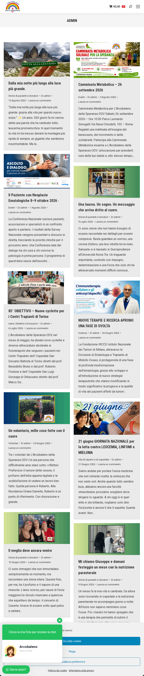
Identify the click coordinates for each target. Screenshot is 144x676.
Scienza (82, 333)
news (11, 323)
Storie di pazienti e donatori (23, 95)
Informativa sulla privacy (81, 670)
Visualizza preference (72, 661)
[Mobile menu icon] (138, 6)
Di (46, 95)
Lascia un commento (39, 100)
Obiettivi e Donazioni (26, 323)
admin (72, 20)
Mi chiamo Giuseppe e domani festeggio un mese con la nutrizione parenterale (106, 567)
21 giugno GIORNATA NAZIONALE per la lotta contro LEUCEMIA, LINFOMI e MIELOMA (106, 447)
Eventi (81, 97)
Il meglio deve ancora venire (30, 550)
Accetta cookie (72, 641)
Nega (72, 651)
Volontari (13, 443)
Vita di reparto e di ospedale (93, 459)
